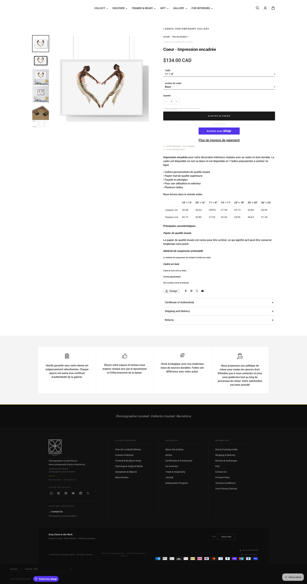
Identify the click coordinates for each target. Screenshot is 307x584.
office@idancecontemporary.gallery (63, 516)
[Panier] (273, 8)
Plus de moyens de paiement (219, 140)
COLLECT (100, 8)
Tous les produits (179, 37)
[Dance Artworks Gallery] (74, 448)
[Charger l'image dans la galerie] (40, 43)
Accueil (166, 37)
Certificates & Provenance (179, 460)
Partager (173, 291)
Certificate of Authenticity (179, 302)
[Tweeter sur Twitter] (197, 291)
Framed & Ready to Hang (128, 460)
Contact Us (220, 472)
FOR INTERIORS (201, 8)
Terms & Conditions (225, 483)
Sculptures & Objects (126, 472)
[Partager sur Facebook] (186, 291)
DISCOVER (119, 8)
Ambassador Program (176, 483)
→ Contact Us (56, 511)
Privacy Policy (222, 477)
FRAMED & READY (143, 8)
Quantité (166, 96)
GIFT (163, 8)
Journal (169, 477)
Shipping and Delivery (177, 311)
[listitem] (51, 493)
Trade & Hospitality (175, 472)
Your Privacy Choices (226, 488)
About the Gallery (174, 449)
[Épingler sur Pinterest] (191, 291)
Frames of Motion (124, 455)
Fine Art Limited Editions (128, 449)
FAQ (217, 466)
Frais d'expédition (171, 108)
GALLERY (179, 8)
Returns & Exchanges (226, 460)
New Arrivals (121, 477)
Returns (169, 319)
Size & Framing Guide (226, 449)
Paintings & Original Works (129, 466)
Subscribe (226, 537)
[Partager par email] (203, 291)
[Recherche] (257, 8)
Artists (168, 455)
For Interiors (171, 466)
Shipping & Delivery (225, 455)
